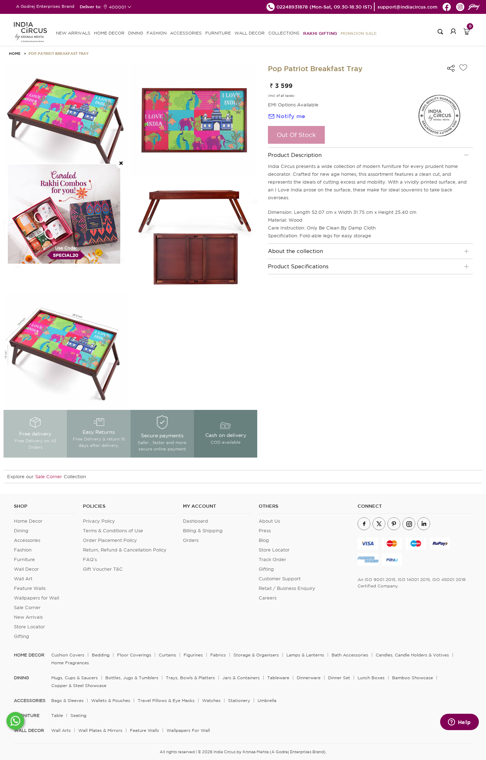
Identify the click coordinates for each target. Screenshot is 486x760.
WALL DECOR (249, 33)
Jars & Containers (241, 678)
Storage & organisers (256, 655)
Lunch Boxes (371, 678)
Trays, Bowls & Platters (190, 678)
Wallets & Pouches (110, 700)
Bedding (101, 655)
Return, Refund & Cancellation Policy (125, 550)
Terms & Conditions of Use (113, 530)
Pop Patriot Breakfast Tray (58, 53)
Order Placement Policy (110, 540)
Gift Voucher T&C (103, 569)
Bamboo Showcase (412, 678)
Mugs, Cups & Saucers (74, 678)
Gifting (21, 636)
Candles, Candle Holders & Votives (412, 655)
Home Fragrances (70, 663)
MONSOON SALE (358, 33)
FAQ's (90, 559)
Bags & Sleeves (67, 700)
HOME (15, 53)
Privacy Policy (99, 521)
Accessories (27, 540)
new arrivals (73, 33)
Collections (284, 33)
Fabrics (218, 655)
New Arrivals (28, 617)
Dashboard (195, 521)
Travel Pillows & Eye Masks (166, 700)
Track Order (272, 559)
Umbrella (267, 700)
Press (265, 530)
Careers (267, 598)
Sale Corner (48, 476)
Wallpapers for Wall (36, 598)
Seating (78, 715)
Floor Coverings (134, 655)
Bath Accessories (350, 655)
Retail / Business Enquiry (287, 588)
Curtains (167, 655)
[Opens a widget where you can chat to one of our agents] (459, 723)
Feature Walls (30, 588)
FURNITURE (218, 33)
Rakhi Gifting (320, 33)
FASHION (157, 33)
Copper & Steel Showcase (78, 685)
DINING (135, 33)
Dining (21, 530)
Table (57, 715)
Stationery (239, 700)
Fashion (23, 550)
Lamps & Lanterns (305, 655)
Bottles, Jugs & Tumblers (131, 678)
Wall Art (23, 578)
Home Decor (28, 521)
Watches (211, 700)
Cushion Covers (67, 655)
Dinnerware (309, 678)
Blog (264, 540)
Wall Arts (61, 730)
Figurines (193, 655)
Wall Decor (26, 569)
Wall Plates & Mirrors (100, 730)
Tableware (278, 678)
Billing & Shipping (203, 530)
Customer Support (280, 578)
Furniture (24, 559)
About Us (269, 521)
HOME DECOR (109, 33)
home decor (29, 655)
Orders (191, 540)
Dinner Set (339, 678)
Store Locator (29, 626)
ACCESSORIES (186, 33)
